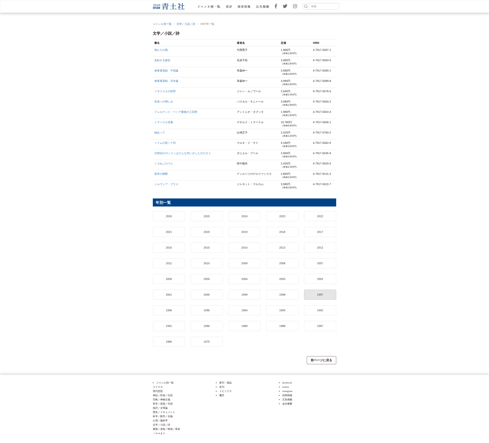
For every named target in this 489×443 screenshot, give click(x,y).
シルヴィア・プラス (166, 184)
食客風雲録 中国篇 (166, 70)
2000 (207, 294)
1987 (320, 326)
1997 (320, 294)
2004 (244, 278)
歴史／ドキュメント (164, 412)
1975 (207, 341)
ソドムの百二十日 (165, 142)
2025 (207, 216)
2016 (169, 247)
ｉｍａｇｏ (159, 433)
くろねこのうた (163, 163)
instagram (287, 391)
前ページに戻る (321, 360)
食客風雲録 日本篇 (166, 80)
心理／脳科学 (160, 420)
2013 (282, 247)
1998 (282, 294)
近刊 (221, 386)
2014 (244, 247)
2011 (169, 263)
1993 (282, 310)
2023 (282, 216)
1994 (244, 310)
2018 (282, 231)
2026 (169, 216)
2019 (244, 231)
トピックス (225, 391)
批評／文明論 (160, 407)
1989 (244, 326)
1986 (169, 341)
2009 (244, 263)
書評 (221, 395)
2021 (169, 231)
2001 (169, 294)
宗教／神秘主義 (161, 399)
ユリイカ (158, 386)
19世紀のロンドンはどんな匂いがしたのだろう (182, 153)
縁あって (159, 132)
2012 (320, 247)
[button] (209, 6)
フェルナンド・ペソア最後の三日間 (175, 111)
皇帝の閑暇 (161, 173)
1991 (169, 326)
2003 (282, 278)
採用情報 (287, 395)
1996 (169, 310)
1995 (207, 310)
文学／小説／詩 (185, 23)
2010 (207, 263)
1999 (244, 294)
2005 (207, 278)
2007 (320, 263)
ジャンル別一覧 (162, 23)
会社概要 (287, 403)
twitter (285, 386)
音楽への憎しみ (163, 101)
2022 (320, 216)
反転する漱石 (162, 60)
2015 (207, 247)
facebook (287, 382)
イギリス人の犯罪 (165, 91)
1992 (320, 310)
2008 (282, 263)
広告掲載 (287, 399)
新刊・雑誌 (225, 382)
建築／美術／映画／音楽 (166, 429)
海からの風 (161, 49)
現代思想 (158, 391)
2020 (207, 231)
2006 (169, 278)
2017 (320, 231)
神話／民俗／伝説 (163, 395)
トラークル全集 (163, 122)
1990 (207, 326)
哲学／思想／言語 (163, 403)
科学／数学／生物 (163, 416)
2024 (244, 216)
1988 (282, 326)
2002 (320, 278)
